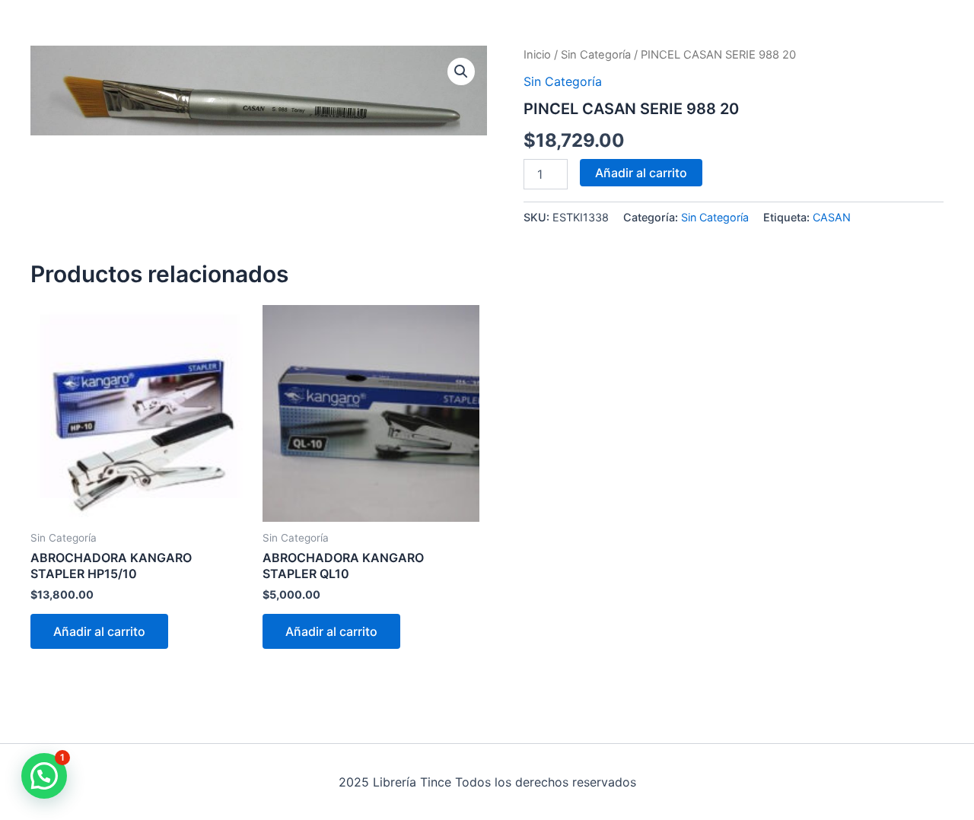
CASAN (832, 217)
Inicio (537, 55)
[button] (461, 71)
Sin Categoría (596, 55)
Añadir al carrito (641, 172)
